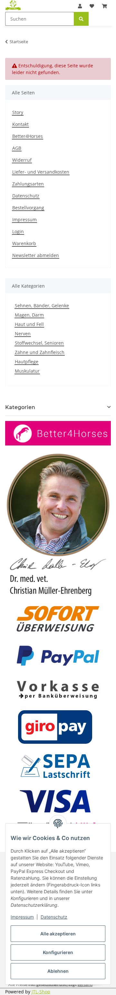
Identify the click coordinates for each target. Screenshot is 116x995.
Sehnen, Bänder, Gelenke (42, 305)
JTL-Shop (41, 992)
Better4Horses (27, 136)
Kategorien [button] (20, 407)
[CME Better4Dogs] (13, 5)
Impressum (22, 917)
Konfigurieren (58, 952)
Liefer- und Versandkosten (40, 172)
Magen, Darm (29, 315)
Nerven (23, 333)
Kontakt (20, 124)
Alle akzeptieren (58, 933)
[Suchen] (81, 19)
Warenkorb (24, 243)
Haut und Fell (29, 324)
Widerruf (22, 160)
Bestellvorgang (28, 208)
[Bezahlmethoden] (58, 726)
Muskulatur (27, 371)
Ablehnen (58, 971)
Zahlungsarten (28, 184)
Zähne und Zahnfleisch (39, 352)
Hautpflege (26, 362)
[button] (80, 6)
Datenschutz (54, 917)
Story (17, 112)
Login (18, 231)
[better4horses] (58, 433)
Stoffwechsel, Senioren (39, 343)
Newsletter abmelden (35, 255)
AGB (16, 148)
